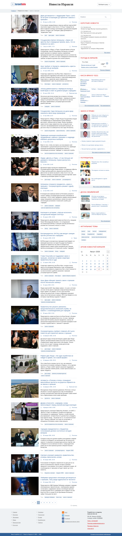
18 (91, 266)
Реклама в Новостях (93, 526)
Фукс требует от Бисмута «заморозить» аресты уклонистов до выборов (58, 67)
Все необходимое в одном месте (99, 179)
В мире (40, 517)
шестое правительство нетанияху (54, 153)
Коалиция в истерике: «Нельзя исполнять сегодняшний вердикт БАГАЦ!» (56, 213)
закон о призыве (60, 35)
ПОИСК (83, 17)
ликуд (83, 234)
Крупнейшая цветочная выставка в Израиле (98, 80)
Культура (15, 525)
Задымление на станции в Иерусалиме (92, 48)
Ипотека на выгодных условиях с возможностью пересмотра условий (99, 198)
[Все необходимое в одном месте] (85, 181)
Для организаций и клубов (92, 105)
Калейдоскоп (41, 520)
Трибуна (40, 522)
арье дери (51, 35)
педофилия (91, 234)
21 (103, 266)
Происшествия (73, 93)
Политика (74, 22)
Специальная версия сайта (72, 521)
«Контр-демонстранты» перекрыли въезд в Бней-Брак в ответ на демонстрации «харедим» (58, 90)
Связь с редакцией (92, 520)
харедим (47, 106)
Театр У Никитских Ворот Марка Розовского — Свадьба (100, 95)
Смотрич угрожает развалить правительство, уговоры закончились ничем (57, 456)
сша (89, 231)
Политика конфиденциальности (95, 523)
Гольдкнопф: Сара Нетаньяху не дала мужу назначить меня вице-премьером (57, 112)
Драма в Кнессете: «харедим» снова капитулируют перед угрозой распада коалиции (58, 404)
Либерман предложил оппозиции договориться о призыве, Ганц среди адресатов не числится (58, 479)
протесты (47, 398)
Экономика (15, 517)
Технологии (41, 515)
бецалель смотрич (50, 473)
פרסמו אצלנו (90, 528)
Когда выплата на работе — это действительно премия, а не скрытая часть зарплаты (100, 125)
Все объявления (105, 221)
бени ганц (58, 497)
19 (95, 266)
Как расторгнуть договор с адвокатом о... (94, 149)
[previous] (81, 251)
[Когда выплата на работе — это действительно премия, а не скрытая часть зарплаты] (85, 126)
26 (95, 269)
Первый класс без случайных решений (100, 162)
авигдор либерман (50, 497)
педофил (99, 234)
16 (82, 266)
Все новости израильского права (101, 152)
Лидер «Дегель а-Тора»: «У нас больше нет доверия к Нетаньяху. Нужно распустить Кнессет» (57, 160)
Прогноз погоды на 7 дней (88, 65)
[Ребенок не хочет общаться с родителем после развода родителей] (85, 117)
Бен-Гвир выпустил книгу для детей (91, 33)
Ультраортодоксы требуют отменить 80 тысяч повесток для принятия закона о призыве (58, 332)
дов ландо (47, 179)
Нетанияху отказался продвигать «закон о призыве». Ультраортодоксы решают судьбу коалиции (57, 186)
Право (75, 238)
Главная (15, 512)
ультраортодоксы (60, 450)
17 (86, 266)
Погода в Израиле (105, 70)
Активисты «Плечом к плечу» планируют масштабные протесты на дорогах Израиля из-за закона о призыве (58, 382)
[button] (18, 4)
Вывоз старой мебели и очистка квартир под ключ (99, 213)
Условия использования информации (100, 534)
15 (107, 263)
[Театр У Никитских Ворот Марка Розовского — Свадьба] (85, 98)
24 (86, 269)
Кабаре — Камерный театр (99, 89)
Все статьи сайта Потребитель (101, 186)
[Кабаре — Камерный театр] (85, 90)
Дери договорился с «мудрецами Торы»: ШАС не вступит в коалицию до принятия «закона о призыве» (58, 17)
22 (107, 266)
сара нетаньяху (60, 130)
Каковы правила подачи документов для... (94, 141)
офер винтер (85, 237)
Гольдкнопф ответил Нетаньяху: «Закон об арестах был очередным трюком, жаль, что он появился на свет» (58, 42)
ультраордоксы (67, 179)
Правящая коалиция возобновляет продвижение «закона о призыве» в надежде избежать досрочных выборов (57, 137)
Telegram (67, 515)
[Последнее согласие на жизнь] (85, 173)
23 (82, 269)
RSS (66, 512)
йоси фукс (47, 84)
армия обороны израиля (69, 275)
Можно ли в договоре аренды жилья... (93, 145)
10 (86, 263)
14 (103, 263)
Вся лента (107, 52)
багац (46, 228)
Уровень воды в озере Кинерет (89, 67)
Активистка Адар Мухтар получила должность (94, 29)
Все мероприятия (105, 105)
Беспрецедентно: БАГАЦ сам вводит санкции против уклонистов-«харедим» (57, 234)
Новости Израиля (61, 4)
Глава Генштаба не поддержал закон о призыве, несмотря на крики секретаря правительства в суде (55, 258)
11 (90, 263)
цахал (83, 231)
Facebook (67, 518)
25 (91, 269)
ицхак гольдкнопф (50, 61)
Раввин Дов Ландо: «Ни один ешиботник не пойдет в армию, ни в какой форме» (57, 357)
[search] (105, 17)
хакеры (84, 240)
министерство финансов (99, 237)
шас (46, 35)
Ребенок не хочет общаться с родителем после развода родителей (100, 116)
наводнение (102, 231)
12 (95, 263)
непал (94, 231)
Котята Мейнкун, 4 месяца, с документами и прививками (100, 205)
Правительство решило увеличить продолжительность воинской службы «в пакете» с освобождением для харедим (56, 309)
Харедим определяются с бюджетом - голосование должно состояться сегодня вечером (56, 431)
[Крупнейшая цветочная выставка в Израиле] (85, 82)
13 (99, 263)
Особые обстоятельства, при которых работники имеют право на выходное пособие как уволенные (100, 134)
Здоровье (40, 512)
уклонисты (65, 84)
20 (99, 266)
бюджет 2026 (69, 450)
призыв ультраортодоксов (48, 302)
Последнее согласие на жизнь (100, 170)
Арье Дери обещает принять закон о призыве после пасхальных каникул (57, 281)
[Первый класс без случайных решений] (85, 164)
